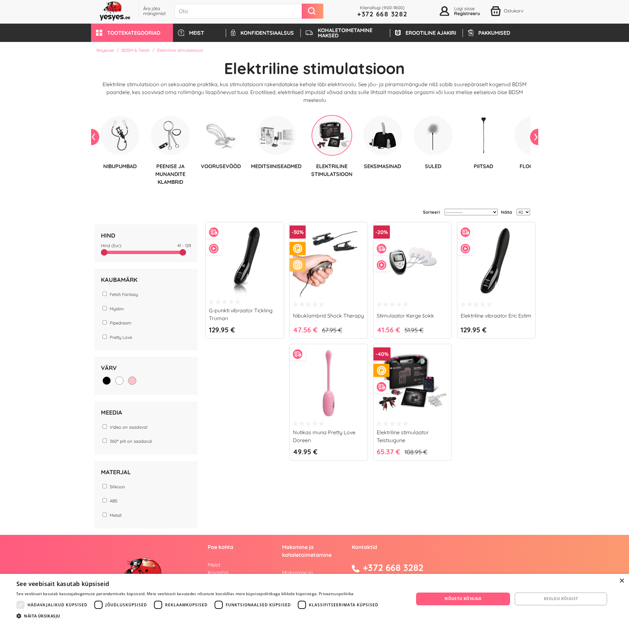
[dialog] (314, 599)
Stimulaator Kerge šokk (405, 315)
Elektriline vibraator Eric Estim (496, 315)
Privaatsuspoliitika (336, 593)
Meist (214, 564)
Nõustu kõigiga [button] (463, 598)
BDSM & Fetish (136, 50)
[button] (132, 33)
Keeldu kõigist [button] (561, 598)
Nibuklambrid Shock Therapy (328, 315)
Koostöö (218, 572)
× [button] (621, 580)
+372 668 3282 (382, 14)
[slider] (104, 252)
